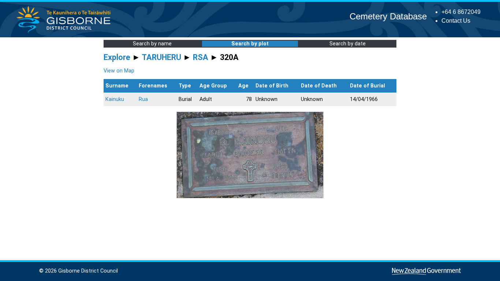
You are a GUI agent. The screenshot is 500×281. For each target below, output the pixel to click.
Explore (117, 57)
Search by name (152, 44)
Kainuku (114, 99)
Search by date (347, 44)
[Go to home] (66, 33)
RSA (200, 57)
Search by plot (250, 44)
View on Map (119, 71)
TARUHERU (161, 57)
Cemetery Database (388, 16)
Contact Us (455, 21)
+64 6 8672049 (461, 12)
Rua (143, 99)
